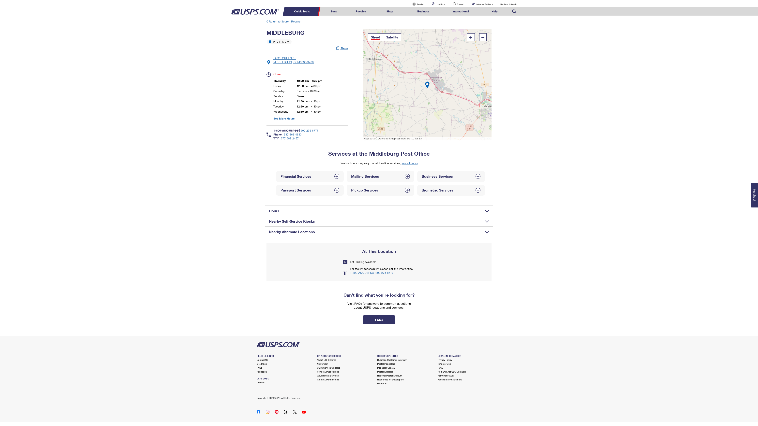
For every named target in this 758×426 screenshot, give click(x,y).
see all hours (410, 163)
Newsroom (322, 363)
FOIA (440, 367)
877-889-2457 (290, 138)
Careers (261, 382)
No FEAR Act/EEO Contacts (452, 371)
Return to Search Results (284, 21)
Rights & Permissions (328, 379)
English (416, 4)
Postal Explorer (385, 371)
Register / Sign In (508, 4)
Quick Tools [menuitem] (302, 11)
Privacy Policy (445, 360)
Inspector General (386, 367)
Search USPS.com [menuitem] (514, 11)
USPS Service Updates (328, 367)
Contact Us (262, 360)
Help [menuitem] (495, 11)
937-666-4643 (293, 134)
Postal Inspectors (386, 363)
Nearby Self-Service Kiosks (292, 221)
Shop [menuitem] (389, 11)
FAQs (259, 367)
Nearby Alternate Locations (292, 232)
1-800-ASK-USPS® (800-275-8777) (372, 272)
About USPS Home (326, 360)
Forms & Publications (328, 371)
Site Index (262, 363)
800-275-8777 (309, 130)
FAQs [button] (379, 320)
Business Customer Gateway (392, 360)
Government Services (328, 375)
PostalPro (382, 383)
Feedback (262, 371)
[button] (342, 48)
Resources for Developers (390, 379)
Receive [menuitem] (361, 11)
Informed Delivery (484, 4)
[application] (427, 84)
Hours (274, 211)
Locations (440, 4)
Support (460, 4)
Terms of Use (444, 363)
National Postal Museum (389, 375)
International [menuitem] (460, 11)
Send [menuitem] (334, 11)
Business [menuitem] (423, 11)
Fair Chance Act (446, 375)
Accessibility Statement (450, 379)
